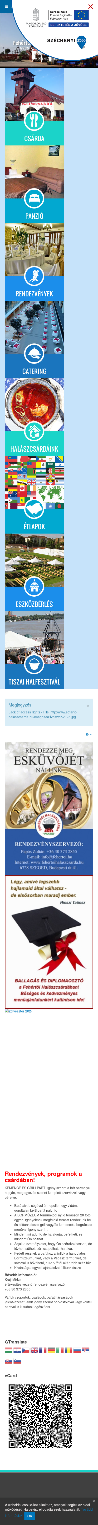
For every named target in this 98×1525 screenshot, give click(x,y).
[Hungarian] (8, 1352)
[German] (51, 1352)
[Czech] (25, 1352)
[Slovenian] (17, 1363)
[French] (43, 1352)
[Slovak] (8, 1363)
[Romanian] (68, 1352)
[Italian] (60, 1352)
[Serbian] (85, 1352)
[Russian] (77, 1352)
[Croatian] (17, 1352)
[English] (34, 1352)
